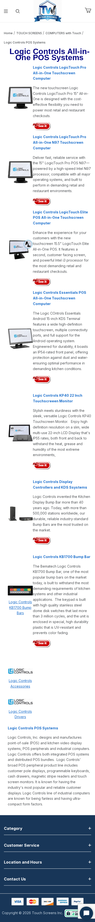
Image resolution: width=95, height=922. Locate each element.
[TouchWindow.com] (48, 11)
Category (13, 828)
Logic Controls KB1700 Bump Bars (20, 607)
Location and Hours (23, 862)
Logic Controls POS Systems (25, 42)
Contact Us (15, 879)
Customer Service (21, 845)
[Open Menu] (6, 11)
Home (8, 33)
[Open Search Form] (18, 11)
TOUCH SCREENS (29, 33)
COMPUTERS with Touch (63, 33)
